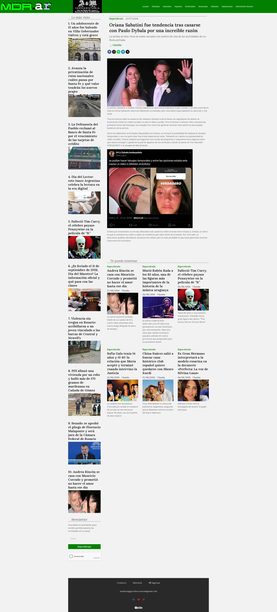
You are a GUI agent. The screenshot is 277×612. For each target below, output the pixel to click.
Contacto (121, 582)
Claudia (117, 45)
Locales (146, 6)
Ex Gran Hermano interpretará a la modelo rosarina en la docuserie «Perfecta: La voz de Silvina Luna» (193, 363)
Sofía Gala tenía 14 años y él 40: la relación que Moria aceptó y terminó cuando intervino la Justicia (122, 363)
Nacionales (203, 6)
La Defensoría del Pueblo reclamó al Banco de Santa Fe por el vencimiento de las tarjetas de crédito (83, 134)
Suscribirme (84, 546)
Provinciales (190, 6)
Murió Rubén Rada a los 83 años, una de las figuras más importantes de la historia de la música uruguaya (158, 280)
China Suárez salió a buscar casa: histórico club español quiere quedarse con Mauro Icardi (158, 363)
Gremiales (167, 6)
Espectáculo (116, 19)
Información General (244, 6)
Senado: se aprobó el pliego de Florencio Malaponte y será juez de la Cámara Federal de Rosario (84, 431)
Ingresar (155, 582)
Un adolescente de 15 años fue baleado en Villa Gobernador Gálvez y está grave (83, 29)
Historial (137, 582)
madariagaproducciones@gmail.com (138, 591)
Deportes (178, 6)
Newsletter (79, 519)
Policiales (156, 6)
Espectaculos (227, 6)
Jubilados (215, 6)
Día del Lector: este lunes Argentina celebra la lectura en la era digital (84, 182)
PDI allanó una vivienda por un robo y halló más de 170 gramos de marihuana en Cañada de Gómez (84, 380)
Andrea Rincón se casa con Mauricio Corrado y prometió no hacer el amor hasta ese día (122, 278)
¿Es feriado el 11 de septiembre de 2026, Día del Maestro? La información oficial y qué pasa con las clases (84, 275)
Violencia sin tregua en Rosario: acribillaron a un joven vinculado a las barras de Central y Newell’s (84, 328)
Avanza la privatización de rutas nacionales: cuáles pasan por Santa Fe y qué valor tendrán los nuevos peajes (83, 79)
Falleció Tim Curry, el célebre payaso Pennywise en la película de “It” (192, 276)
